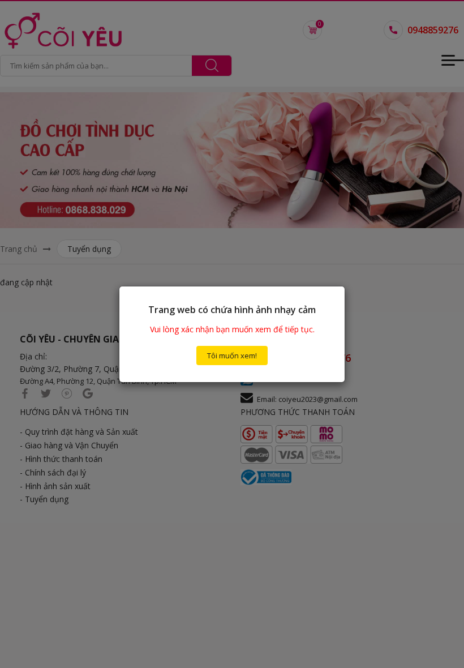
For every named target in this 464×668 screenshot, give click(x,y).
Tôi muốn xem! (232, 355)
